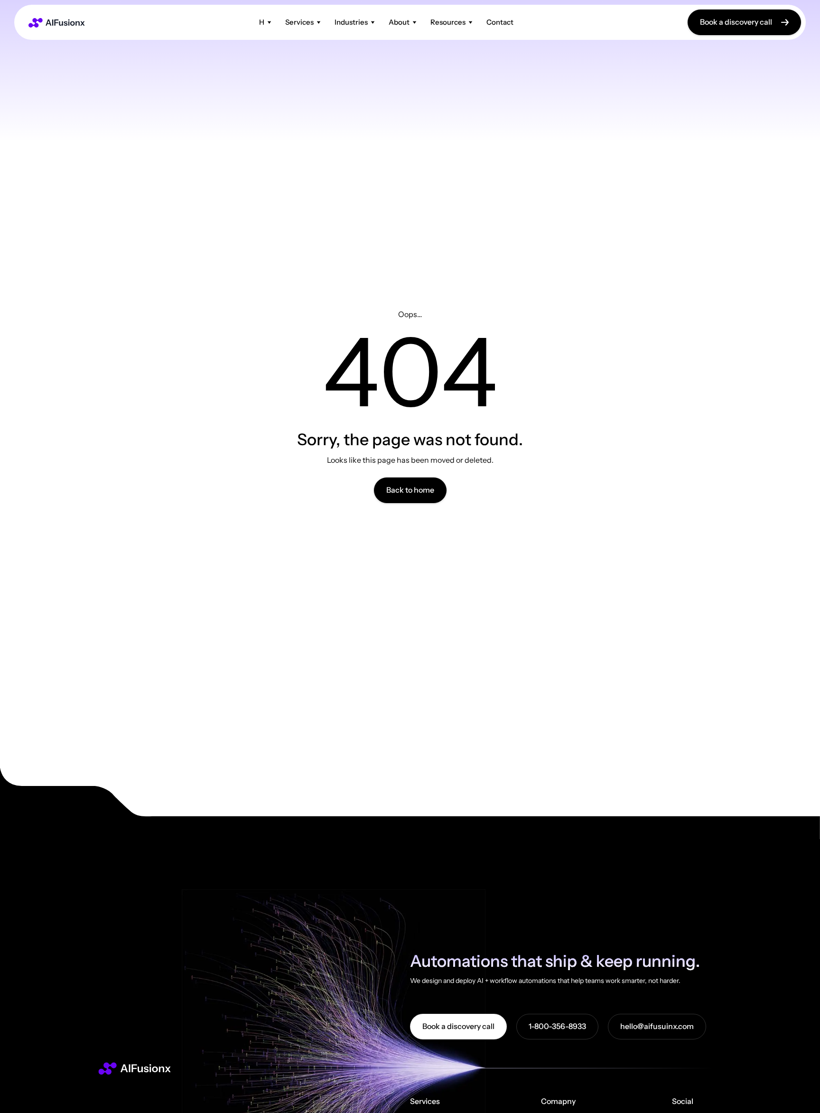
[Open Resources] (470, 22)
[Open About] (414, 22)
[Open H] (269, 22)
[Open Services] (318, 22)
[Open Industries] (372, 22)
